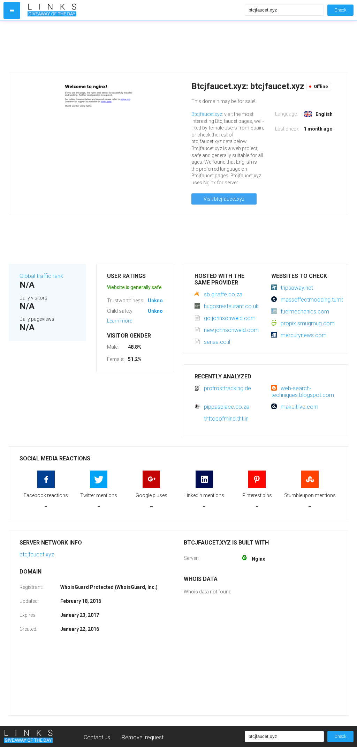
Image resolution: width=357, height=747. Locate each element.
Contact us (97, 737)
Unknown (158, 300)
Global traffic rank (41, 276)
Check (340, 10)
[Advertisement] (178, 46)
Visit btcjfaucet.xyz (224, 199)
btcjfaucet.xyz (37, 554)
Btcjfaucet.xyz (206, 114)
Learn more (119, 321)
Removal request (143, 737)
